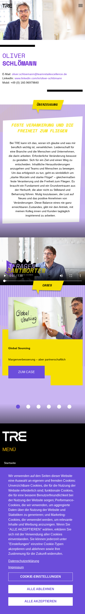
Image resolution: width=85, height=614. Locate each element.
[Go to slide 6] (68, 406)
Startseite (10, 462)
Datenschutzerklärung (23, 561)
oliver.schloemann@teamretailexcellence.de (39, 74)
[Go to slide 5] (58, 406)
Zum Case (26, 372)
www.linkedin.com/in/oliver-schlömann (38, 78)
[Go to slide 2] (27, 406)
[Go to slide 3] (37, 406)
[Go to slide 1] (17, 406)
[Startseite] (7, 5)
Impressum (16, 567)
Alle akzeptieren (41, 601)
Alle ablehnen (40, 589)
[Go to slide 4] (48, 406)
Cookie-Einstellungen (40, 576)
